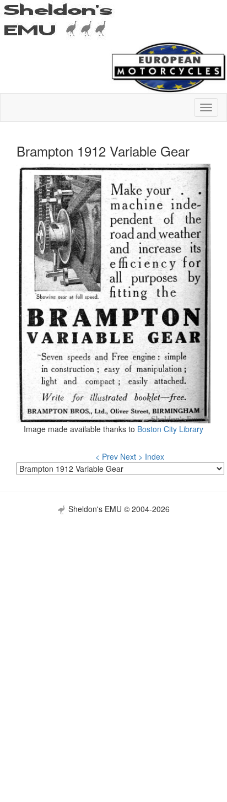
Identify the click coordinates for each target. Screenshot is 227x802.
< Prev (106, 456)
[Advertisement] (113, 627)
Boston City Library (170, 428)
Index (154, 456)
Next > (131, 456)
